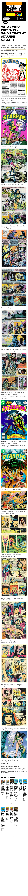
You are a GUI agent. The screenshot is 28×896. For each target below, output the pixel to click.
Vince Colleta (8, 771)
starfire (12, 770)
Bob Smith (6, 768)
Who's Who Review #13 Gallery (11, 814)
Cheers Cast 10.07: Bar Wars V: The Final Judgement (16, 816)
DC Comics (18, 768)
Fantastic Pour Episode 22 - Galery (20, 787)
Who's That (13, 771)
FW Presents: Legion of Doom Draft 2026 (3, 788)
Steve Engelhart (18, 770)
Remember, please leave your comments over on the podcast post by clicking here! (12, 761)
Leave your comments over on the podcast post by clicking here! (13, 50)
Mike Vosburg (8, 770)
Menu (21, 18)
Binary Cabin (23, 836)
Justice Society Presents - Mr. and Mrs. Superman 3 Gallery (3, 818)
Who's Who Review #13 (7, 813)
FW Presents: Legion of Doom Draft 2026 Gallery (7, 789)
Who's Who (18, 771)
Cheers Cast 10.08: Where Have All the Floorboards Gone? (11, 791)
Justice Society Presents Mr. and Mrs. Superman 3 (25, 790)
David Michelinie (12, 768)
